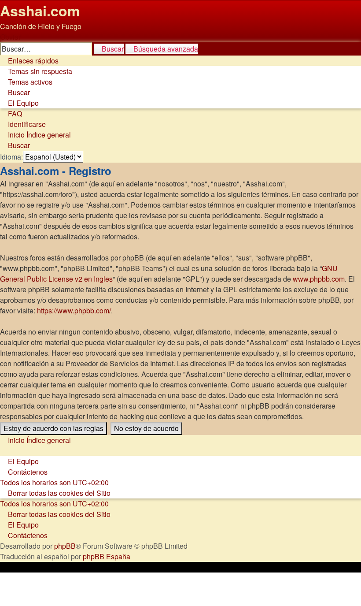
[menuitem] (36, 71)
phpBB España (106, 556)
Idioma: (11, 157)
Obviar (10, 37)
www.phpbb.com (319, 279)
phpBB (65, 546)
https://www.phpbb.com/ (74, 310)
